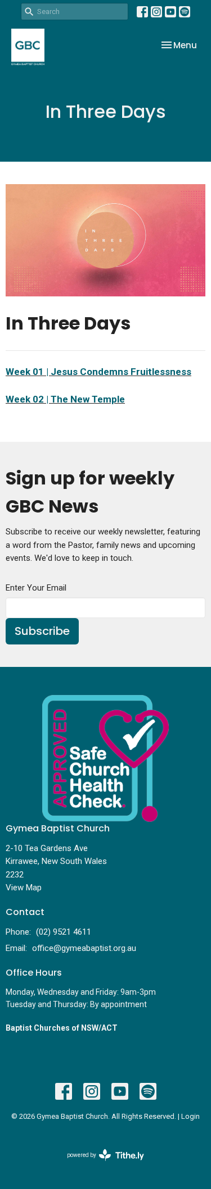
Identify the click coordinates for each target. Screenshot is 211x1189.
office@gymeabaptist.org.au (84, 948)
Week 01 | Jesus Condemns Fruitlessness (98, 371)
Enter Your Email (36, 588)
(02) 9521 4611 (63, 932)
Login (190, 1116)
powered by (99, 1165)
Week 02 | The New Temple (65, 399)
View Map (24, 887)
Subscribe (42, 631)
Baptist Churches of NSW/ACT (62, 1027)
